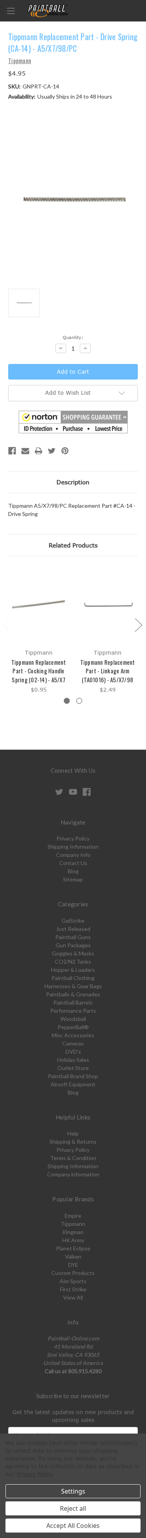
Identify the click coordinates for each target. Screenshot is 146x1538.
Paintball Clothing (73, 978)
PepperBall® (73, 1027)
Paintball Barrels (73, 1002)
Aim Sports (73, 1281)
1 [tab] (67, 701)
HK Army (73, 1240)
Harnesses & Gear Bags (73, 986)
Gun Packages (73, 945)
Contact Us (73, 863)
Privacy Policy (73, 838)
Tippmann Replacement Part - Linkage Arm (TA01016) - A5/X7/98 (107, 671)
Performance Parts (73, 1010)
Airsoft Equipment (73, 1084)
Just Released (73, 928)
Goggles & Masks (73, 953)
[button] (73, 422)
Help (73, 1133)
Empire (73, 1215)
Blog (73, 871)
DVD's (73, 1051)
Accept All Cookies (73, 1525)
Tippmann (73, 1223)
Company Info (73, 854)
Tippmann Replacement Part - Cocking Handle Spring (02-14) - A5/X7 (38, 671)
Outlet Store (73, 1068)
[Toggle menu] (10, 10)
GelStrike (73, 920)
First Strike (73, 1289)
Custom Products (73, 1273)
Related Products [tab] (73, 545)
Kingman (73, 1232)
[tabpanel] (38, 630)
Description (73, 482)
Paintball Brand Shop (73, 1076)
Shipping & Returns (73, 1141)
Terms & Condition (73, 1158)
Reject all (73, 1508)
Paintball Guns (73, 937)
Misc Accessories (73, 1035)
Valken (73, 1256)
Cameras (73, 1043)
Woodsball (73, 1018)
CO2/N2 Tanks (73, 961)
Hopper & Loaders (73, 969)
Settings (73, 1491)
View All (73, 1297)
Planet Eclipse (73, 1248)
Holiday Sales (73, 1059)
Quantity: (73, 337)
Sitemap (73, 879)
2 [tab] (79, 701)
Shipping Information (73, 846)
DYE (73, 1264)
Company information (73, 1174)
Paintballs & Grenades (73, 994)
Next (138, 625)
